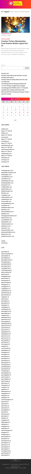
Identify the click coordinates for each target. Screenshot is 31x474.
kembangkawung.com (7, 203)
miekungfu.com (5, 195)
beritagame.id (5, 352)
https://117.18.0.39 (6, 135)
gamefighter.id (5, 410)
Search (3, 65)
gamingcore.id (5, 444)
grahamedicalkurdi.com (8, 232)
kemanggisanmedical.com (9, 215)
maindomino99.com (7, 145)
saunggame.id (5, 307)
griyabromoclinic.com (7, 236)
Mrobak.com (5, 193)
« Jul (15, 120)
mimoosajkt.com (6, 201)
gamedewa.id (5, 301)
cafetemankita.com (6, 197)
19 (11, 112)
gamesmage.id (5, 381)
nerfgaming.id (5, 371)
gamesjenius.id (5, 280)
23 (27, 112)
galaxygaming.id (6, 317)
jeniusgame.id (5, 356)
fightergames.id (6, 391)
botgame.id (4, 418)
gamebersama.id (6, 292)
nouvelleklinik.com (6, 220)
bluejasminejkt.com (7, 191)
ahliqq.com (4, 133)
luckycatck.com (5, 185)
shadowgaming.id (6, 270)
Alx (25, 468)
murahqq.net (5, 141)
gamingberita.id (6, 313)
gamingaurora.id (6, 311)
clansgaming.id (5, 364)
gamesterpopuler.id (7, 253)
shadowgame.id (6, 309)
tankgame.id (5, 432)
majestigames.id (6, 290)
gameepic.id (4, 416)
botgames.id (5, 389)
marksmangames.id (7, 399)
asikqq (3, 241)
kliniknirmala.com (6, 217)
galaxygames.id (5, 331)
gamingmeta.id (5, 368)
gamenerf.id (4, 403)
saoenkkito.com (6, 178)
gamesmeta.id (5, 377)
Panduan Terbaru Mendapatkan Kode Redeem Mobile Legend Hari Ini (14, 43)
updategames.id (6, 334)
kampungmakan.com (7, 183)
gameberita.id (5, 342)
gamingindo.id (5, 447)
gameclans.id (5, 405)
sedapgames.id (5, 288)
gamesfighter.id (5, 379)
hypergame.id (5, 428)
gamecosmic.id (5, 338)
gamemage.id (5, 414)
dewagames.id (5, 284)
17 (3, 112)
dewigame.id (5, 305)
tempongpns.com (6, 174)
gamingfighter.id (6, 375)
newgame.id (4, 346)
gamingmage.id (5, 366)
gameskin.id (4, 401)
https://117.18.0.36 (6, 131)
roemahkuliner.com (7, 176)
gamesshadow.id (6, 272)
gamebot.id (4, 412)
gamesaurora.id (6, 319)
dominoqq (4, 243)
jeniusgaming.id (6, 266)
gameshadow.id (5, 295)
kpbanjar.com (5, 213)
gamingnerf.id (5, 358)
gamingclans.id (5, 362)
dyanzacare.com (6, 234)
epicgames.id (5, 395)
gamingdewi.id (5, 255)
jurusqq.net (4, 137)
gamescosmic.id (6, 325)
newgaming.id (5, 315)
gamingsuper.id (5, 453)
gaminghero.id (5, 442)
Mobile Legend (5, 39)
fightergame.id (5, 422)
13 (15, 110)
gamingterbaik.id (6, 264)
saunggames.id (5, 286)
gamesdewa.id (5, 278)
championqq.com (6, 153)
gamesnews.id (5, 329)
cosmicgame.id (5, 348)
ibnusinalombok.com (7, 230)
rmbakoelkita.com (6, 187)
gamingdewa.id (5, 258)
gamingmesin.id (6, 440)
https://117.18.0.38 (6, 147)
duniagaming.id (5, 262)
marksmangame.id (6, 430)
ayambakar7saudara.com (8, 172)
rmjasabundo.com (6, 199)
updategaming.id (6, 323)
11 (7, 110)
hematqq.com (5, 157)
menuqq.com (5, 161)
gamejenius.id (5, 303)
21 (19, 112)
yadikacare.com (6, 226)
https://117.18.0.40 (6, 155)
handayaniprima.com (7, 180)
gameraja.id (4, 299)
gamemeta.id (5, 408)
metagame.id (5, 420)
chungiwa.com (5, 205)
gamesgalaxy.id (5, 321)
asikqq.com (4, 129)
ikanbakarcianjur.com (7, 207)
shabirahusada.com (7, 224)
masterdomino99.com (7, 149)
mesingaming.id (6, 451)
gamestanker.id (5, 436)
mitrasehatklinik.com (7, 211)
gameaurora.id (5, 336)
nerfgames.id (5, 387)
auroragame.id (5, 344)
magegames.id (5, 393)
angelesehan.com (6, 189)
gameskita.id (5, 251)
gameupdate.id (5, 340)
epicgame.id (4, 424)
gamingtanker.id (6, 373)
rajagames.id (5, 297)
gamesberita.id (5, 327)
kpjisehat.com (5, 209)
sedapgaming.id (6, 276)
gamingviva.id (5, 455)
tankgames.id (5, 397)
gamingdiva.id (5, 449)
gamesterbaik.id (6, 282)
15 (23, 110)
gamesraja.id (5, 274)
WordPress (15, 468)
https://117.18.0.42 (6, 139)
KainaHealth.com (6, 222)
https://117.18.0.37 (6, 151)
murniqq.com (5, 159)
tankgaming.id (5, 434)
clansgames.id (5, 385)
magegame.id (5, 426)
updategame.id (5, 350)
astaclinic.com (5, 228)
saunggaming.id (6, 268)
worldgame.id (5, 354)
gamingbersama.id (6, 260)
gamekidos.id (5, 438)
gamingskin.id (5, 360)
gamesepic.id (5, 383)
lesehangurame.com (7, 170)
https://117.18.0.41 (6, 143)
